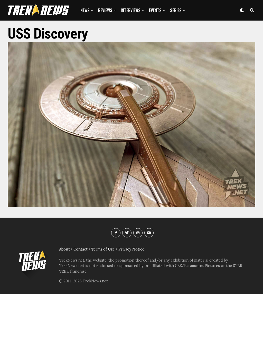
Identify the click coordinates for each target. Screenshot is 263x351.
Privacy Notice (131, 249)
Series (176, 10)
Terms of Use (103, 249)
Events (155, 10)
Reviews (105, 10)
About (64, 249)
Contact (80, 249)
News (85, 10)
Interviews (130, 10)
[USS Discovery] (131, 205)
